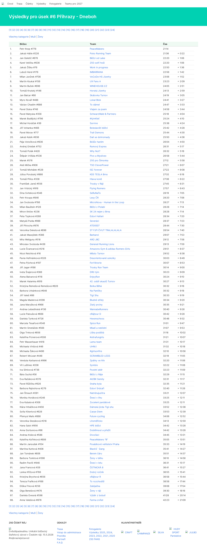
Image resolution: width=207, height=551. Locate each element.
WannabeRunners (99, 309)
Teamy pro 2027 (73, 3)
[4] (21, 29)
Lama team (96, 341)
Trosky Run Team (99, 267)
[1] (10, 29)
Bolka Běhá (96, 286)
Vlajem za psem (98, 109)
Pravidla (61, 535)
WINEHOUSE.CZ (98, 86)
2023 (92, 535)
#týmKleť (94, 118)
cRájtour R (95, 476)
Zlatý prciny (96, 304)
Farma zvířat (96, 500)
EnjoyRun (95, 276)
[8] (36, 29)
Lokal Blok (95, 100)
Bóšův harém (97, 141)
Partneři (61, 539)
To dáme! (95, 104)
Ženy (40, 36)
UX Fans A (95, 81)
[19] (87, 29)
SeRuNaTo (95, 193)
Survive (94, 123)
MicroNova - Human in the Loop (107, 202)
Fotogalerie (55, 3)
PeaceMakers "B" (99, 439)
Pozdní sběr (96, 369)
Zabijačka (95, 486)
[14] (63, 29)
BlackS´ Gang (97, 448)
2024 (109, 532)
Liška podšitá (97, 332)
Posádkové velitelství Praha (104, 444)
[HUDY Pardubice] (175, 532)
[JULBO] (191, 532)
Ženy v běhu (96, 458)
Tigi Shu (94, 295)
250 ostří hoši (97, 62)
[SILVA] (159, 532)
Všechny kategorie (19, 36)
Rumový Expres (98, 146)
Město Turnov (97, 253)
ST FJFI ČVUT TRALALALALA (106, 230)
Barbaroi (94, 234)
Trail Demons (97, 132)
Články (29, 3)
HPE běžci (95, 425)
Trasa (19, 3)
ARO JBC (95, 239)
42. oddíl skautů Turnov (102, 281)
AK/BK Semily (97, 379)
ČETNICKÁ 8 (96, 467)
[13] (58, 29)
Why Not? (95, 151)
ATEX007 (95, 225)
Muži (33, 36)
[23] (107, 29)
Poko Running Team (100, 53)
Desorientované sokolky (103, 258)
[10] (45, 29)
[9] (40, 29)
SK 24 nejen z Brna (100, 211)
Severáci (94, 220)
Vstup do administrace (69, 532)
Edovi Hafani (97, 216)
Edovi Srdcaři (97, 388)
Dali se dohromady (100, 137)
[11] (49, 29)
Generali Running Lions (102, 244)
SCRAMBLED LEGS (100, 355)
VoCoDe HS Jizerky (100, 76)
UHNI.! (93, 346)
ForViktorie (96, 262)
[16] (73, 29)
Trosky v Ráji (97, 183)
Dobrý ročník (97, 472)
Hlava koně (96, 179)
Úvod (10, 3)
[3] (17, 29)
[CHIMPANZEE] (143, 532)
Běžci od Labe (97, 58)
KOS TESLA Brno (99, 174)
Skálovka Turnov (99, 95)
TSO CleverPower (99, 165)
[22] (102, 29)
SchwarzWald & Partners (103, 113)
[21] (97, 29)
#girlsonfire (96, 351)
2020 (112, 535)
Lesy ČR (94, 197)
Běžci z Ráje (96, 374)
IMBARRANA (96, 72)
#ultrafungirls (97, 337)
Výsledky (41, 3)
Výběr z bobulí (97, 495)
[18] (82, 29)
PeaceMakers (97, 48)
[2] (13, 29)
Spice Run (95, 323)
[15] (68, 29)
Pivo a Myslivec (98, 155)
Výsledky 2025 (97, 532)
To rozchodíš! (97, 481)
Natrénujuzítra (97, 393)
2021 (105, 535)
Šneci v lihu (96, 397)
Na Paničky (96, 290)
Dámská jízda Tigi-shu (101, 407)
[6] (29, 29)
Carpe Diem (96, 411)
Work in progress (99, 67)
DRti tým (94, 272)
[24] (112, 29)
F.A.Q (60, 542)
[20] (92, 29)
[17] (78, 29)
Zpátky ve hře (97, 360)
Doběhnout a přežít (100, 430)
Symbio (94, 365)
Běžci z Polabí (97, 207)
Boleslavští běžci (99, 127)
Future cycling (97, 416)
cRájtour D (95, 314)
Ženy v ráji (95, 490)
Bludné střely (97, 300)
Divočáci (94, 434)
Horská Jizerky (98, 90)
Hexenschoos (97, 318)
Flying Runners (97, 188)
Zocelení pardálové (100, 402)
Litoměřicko (96, 420)
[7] (32, 29)
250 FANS (94, 539)
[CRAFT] (127, 532)
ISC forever (96, 169)
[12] (54, 29)
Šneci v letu (96, 462)
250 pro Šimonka (99, 160)
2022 (99, 535)
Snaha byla (96, 383)
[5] (25, 29)
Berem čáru (96, 453)
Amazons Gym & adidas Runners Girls (110, 248)
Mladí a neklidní (98, 327)
